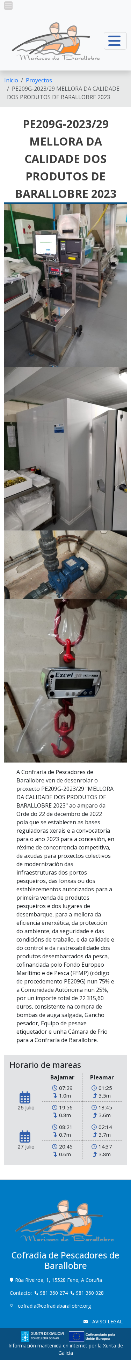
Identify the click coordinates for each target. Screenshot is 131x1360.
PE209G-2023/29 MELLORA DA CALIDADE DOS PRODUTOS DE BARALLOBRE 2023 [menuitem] (63, 93)
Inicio (11, 80)
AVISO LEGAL (106, 1321)
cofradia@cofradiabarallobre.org (53, 1305)
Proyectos (39, 80)
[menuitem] (11, 80)
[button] (8, 5)
